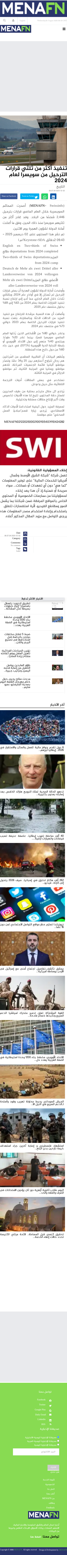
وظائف (52, 1503)
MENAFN (37, 206)
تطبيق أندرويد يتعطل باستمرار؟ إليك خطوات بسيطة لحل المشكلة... (17, 606)
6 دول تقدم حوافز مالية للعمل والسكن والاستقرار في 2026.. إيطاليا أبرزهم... (32, 749)
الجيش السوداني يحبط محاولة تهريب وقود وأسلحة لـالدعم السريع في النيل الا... (32, 1103)
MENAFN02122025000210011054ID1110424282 (34, 422)
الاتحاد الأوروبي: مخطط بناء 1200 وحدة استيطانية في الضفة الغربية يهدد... (17, 621)
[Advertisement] (33, 76)
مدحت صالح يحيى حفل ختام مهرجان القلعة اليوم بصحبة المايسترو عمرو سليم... (15, 683)
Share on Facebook (9, 196)
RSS (43, 1424)
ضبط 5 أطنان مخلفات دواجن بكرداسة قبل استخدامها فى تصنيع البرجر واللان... (17, 638)
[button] (13, 20)
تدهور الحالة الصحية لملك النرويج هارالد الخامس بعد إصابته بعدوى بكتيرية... (32, 793)
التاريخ (60, 187)
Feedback (50, 1508)
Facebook (41, 1400)
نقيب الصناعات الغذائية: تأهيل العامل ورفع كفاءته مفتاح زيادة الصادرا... (15, 653)
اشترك (53, 1467)
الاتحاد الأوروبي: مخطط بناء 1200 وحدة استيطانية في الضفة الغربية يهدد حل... (32, 1059)
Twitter (42, 1405)
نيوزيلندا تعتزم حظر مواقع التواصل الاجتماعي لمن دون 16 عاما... (32, 926)
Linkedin (42, 1419)
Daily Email (40, 1415)
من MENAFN (48, 1498)
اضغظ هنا (35, 1537)
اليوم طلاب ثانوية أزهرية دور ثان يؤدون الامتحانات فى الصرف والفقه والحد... (32, 1191)
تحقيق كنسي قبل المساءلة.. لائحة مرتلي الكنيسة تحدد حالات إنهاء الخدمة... (32, 1236)
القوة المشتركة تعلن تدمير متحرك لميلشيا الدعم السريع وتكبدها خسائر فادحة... (32, 1014)
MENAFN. (18, 1550)
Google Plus (40, 1410)
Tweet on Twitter (28, 196)
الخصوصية (50, 1484)
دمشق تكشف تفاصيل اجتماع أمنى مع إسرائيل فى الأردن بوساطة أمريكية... (32, 970)
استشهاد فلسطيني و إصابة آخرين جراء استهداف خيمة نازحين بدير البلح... (32, 1147)
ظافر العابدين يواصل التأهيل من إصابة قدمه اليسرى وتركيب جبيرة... (17, 668)
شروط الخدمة (49, 1480)
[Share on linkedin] (53, 196)
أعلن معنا (50, 1494)
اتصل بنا (51, 1489)
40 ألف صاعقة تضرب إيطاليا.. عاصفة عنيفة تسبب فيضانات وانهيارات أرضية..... (32, 837)
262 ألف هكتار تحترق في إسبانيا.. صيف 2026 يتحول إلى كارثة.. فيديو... (32, 882)
